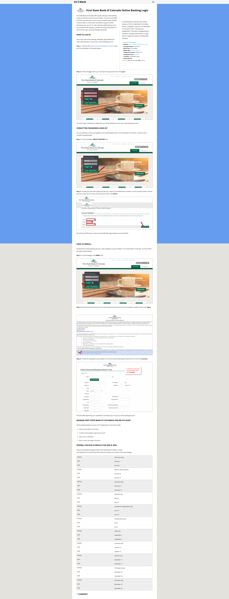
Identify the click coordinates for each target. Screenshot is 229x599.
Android (132, 50)
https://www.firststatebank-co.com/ (138, 44)
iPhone (138, 50)
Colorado (136, 54)
